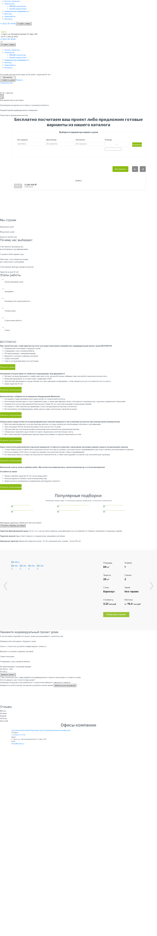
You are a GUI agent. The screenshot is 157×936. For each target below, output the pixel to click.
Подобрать (137, 144)
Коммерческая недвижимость (17, 11)
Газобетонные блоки (17, 9)
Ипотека (8, 14)
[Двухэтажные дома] (124, 511)
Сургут (13, 730)
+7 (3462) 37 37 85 (18, 735)
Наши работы (10, 16)
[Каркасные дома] (32, 506)
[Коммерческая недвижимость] (78, 506)
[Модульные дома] (124, 506)
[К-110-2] (15, 562)
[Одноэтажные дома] (78, 511)
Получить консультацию (11, 390)
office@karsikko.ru (17, 744)
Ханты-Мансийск (22, 730)
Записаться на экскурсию (64, 685)
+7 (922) (7, 24)
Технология (9, 4)
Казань (55, 730)
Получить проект (7, 367)
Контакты (8, 19)
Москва (67, 730)
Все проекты (120, 169)
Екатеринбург (34, 730)
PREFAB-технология (17, 6)
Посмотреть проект (116, 614)
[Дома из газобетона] (32, 511)
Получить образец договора (13, 525)
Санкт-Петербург (45, 730)
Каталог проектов (12, 1)
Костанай (61, 730)
